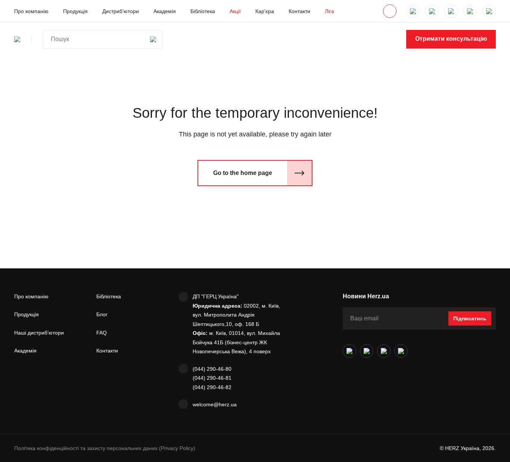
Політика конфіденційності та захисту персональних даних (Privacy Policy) (104, 448)
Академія (164, 11)
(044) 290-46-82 (212, 387)
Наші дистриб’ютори (39, 333)
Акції (235, 11)
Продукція (75, 11)
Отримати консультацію (451, 39)
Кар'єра (264, 11)
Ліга (329, 11)
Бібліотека (202, 11)
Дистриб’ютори (120, 11)
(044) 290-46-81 (212, 378)
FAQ (101, 333)
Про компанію (31, 11)
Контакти (299, 11)
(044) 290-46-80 (212, 369)
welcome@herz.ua (215, 404)
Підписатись (469, 318)
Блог (102, 314)
